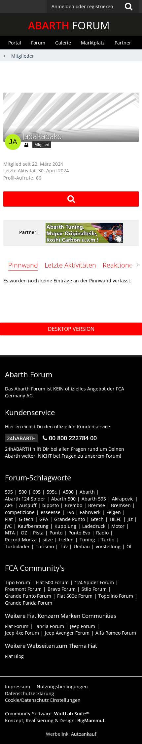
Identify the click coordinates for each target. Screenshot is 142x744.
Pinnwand (23, 265)
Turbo (107, 539)
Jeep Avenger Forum (67, 633)
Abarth (87, 492)
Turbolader (17, 546)
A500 (68, 492)
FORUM (69, 25)
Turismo (45, 546)
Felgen (113, 512)
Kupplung (65, 526)
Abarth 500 (63, 499)
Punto (56, 532)
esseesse (50, 512)
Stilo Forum (94, 589)
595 (9, 492)
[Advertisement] (72, 76)
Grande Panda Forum (28, 603)
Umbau (82, 546)
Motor (117, 526)
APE (9, 505)
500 (23, 492)
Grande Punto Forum (28, 596)
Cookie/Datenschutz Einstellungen (43, 700)
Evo (70, 512)
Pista (38, 532)
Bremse (96, 505)
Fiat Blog (14, 656)
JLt (130, 519)
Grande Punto (69, 519)
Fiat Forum (16, 626)
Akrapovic (122, 499)
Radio (102, 532)
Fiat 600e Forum (74, 596)
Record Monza (21, 539)
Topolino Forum (115, 596)
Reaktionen (120, 265)
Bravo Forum (62, 589)
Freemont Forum (23, 589)
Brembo (73, 505)
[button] (93, 6)
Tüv (64, 546)
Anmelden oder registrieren (82, 6)
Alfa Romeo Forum (115, 633)
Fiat (9, 519)
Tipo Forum (17, 582)
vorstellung (108, 546)
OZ (24, 532)
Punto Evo (79, 532)
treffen (66, 539)
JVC (8, 526)
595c (52, 492)
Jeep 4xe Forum (22, 633)
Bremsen (121, 505)
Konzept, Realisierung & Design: (55, 720)
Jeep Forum (82, 626)
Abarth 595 (94, 499)
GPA (43, 519)
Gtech (97, 519)
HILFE (116, 519)
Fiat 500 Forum (52, 582)
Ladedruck (93, 526)
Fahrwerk (90, 512)
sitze (48, 539)
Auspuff (27, 505)
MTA (10, 532)
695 (37, 492)
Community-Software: (47, 713)
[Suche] (128, 6)
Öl (128, 546)
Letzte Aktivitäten (70, 265)
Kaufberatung (33, 526)
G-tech (26, 519)
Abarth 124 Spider (25, 499)
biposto (50, 505)
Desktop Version (71, 328)
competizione (20, 512)
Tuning (87, 539)
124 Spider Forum (94, 582)
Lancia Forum (49, 626)
